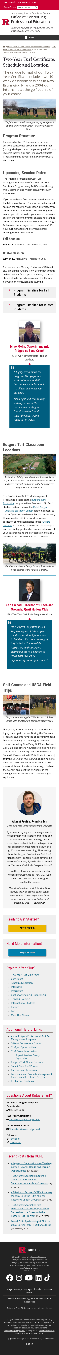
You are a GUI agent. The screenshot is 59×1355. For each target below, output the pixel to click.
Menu (31, 37)
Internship (16, 986)
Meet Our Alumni (20, 1015)
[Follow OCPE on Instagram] (19, 1277)
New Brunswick (24, 2)
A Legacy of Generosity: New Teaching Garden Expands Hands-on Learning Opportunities (31, 1167)
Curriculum (17, 978)
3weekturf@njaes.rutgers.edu (25, 1129)
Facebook (15, 1138)
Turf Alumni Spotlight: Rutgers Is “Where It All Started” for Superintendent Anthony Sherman (29, 1179)
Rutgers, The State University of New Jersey (29, 1308)
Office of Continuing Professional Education (30, 19)
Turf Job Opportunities (23, 1047)
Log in (29, 1343)
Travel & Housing (20, 999)
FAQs (13, 1011)
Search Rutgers (10, 7)
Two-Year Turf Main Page (25, 974)
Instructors (17, 991)
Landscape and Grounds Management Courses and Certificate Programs (31, 1076)
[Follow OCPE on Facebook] (10, 1277)
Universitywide (10, 2)
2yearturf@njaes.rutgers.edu (24, 1119)
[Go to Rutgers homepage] (29, 1252)
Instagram (15, 1142)
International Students (23, 1003)
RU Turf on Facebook (22, 1081)
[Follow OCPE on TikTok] (47, 1277)
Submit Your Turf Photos (24, 1066)
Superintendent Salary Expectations (28, 1057)
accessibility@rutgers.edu (14, 1330)
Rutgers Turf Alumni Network (27, 1062)
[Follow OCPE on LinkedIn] (39, 1277)
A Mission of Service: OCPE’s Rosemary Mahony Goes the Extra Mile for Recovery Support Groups (31, 1196)
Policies (15, 1007)
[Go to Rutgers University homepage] (6, 22)
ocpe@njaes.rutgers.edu (30, 1268)
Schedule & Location (22, 982)
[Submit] (36, 7)
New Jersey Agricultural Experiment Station (30, 13)
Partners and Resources (24, 1070)
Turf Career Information (24, 1051)
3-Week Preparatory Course (26, 1043)
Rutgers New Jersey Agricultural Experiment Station (29, 1291)
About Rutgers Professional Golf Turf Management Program (31, 1038)
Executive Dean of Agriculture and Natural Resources (29, 1300)
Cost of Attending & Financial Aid (28, 995)
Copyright (9, 1338)
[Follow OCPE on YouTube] (29, 1277)
